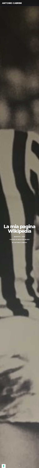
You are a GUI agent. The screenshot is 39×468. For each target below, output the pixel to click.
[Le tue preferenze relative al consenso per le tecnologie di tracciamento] (4, 466)
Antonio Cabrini (12, 3)
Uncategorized (23, 239)
